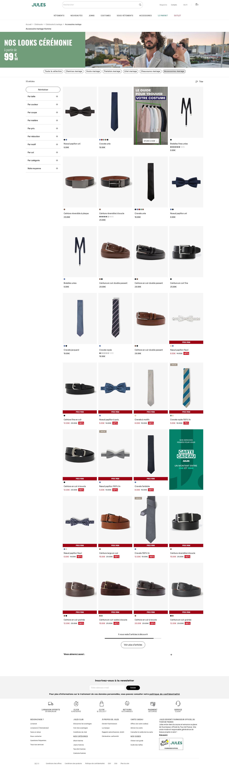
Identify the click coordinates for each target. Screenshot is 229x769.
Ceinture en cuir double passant (113, 283)
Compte (174, 5)
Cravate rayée (105, 350)
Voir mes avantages (80, 728)
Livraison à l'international (39, 728)
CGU (115, 763)
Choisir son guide (137, 741)
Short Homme (78, 741)
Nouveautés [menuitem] (77, 16)
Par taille (31, 96)
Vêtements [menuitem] (59, 16)
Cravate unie (104, 143)
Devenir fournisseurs (109, 724)
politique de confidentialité (164, 694)
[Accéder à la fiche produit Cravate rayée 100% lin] (186, 388)
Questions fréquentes (38, 740)
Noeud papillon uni (72, 143)
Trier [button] (201, 81)
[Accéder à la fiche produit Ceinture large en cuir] (115, 521)
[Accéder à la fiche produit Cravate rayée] (115, 318)
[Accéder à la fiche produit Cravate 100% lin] (151, 521)
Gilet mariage (130, 71)
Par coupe (32, 112)
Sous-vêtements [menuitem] (125, 16)
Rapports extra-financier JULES (113, 732)
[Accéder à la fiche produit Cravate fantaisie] (151, 454)
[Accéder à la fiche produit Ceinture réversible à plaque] (80, 181)
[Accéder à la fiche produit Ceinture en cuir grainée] (80, 588)
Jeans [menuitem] (92, 16)
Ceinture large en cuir (108, 553)
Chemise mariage (74, 71)
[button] (94, 90)
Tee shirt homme (79, 749)
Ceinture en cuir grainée (74, 620)
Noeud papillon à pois (109, 419)
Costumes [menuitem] (106, 16)
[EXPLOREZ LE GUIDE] (151, 116)
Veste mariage (93, 71)
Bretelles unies (70, 283)
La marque (106, 728)
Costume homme (79, 753)
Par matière (33, 120)
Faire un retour (35, 732)
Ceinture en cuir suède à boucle (113, 620)
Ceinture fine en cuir (72, 419)
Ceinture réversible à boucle (111, 213)
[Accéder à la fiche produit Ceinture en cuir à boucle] (80, 454)
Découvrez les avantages (82, 724)
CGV (109, 763)
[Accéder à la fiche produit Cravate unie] (115, 112)
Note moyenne (34, 168)
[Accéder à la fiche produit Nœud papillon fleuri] (186, 318)
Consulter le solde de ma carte (142, 732)
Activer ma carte (137, 728)
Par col (31, 152)
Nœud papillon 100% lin (109, 486)
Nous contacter (36, 736)
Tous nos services (37, 744)
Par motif (32, 144)
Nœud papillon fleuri (179, 350)
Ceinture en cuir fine (179, 283)
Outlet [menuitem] (177, 16)
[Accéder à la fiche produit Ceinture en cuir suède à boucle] (115, 588)
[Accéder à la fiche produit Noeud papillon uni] (80, 112)
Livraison (33, 724)
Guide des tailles (137, 745)
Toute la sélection (53, 71)
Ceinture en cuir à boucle (75, 486)
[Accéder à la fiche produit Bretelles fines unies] (186, 112)
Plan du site (125, 763)
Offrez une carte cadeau (139, 724)
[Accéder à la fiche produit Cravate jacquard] (80, 318)
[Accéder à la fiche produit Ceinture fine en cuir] (80, 388)
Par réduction (34, 136)
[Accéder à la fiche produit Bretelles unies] (80, 251)
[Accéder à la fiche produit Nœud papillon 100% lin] (115, 454)
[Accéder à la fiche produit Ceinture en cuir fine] (186, 251)
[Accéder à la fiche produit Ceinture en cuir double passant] (115, 251)
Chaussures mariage (150, 71)
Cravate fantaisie (142, 486)
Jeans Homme (78, 745)
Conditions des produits (73, 763)
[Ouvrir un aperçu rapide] (94, 90)
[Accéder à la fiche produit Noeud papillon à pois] (115, 388)
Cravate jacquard (71, 350)
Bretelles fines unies (179, 143)
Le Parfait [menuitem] (163, 16)
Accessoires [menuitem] (145, 16)
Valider (133, 688)
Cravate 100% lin (142, 553)
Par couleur (33, 104)
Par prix (31, 128)
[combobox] (102, 4)
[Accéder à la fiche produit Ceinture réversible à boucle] (115, 181)
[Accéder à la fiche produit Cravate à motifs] (151, 388)
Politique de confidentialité (95, 763)
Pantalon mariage (112, 71)
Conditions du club (80, 732)
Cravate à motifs (142, 419)
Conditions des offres (54, 763)
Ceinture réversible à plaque (76, 213)
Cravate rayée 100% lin (180, 419)
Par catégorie (34, 160)
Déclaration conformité (110, 736)
